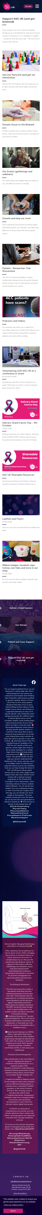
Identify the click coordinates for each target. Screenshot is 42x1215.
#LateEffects (16, 1136)
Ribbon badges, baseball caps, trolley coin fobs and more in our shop (20, 568)
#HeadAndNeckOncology (10, 1142)
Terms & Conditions (20, 1193)
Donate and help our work (16, 218)
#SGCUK (3, 806)
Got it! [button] (13, 1211)
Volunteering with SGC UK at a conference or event (19, 372)
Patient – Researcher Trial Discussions (16, 270)
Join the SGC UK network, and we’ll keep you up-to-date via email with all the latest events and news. (20, 87)
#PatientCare (10, 1140)
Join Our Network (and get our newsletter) (18, 76)
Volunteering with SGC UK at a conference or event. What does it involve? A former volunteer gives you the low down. (19, 385)
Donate (28, 6)
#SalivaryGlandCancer (10, 813)
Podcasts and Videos (13, 320)
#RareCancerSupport (10, 817)
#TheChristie (17, 815)
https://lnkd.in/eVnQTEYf (15, 1129)
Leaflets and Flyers (12, 518)
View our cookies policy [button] (13, 1205)
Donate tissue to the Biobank (18, 124)
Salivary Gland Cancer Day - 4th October (19, 424)
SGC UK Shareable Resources (18, 474)
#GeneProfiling (14, 806)
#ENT (10, 1145)
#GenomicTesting (10, 809)
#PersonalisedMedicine (10, 811)
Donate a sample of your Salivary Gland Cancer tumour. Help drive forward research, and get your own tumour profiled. (20, 134)
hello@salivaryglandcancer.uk (21, 1181)
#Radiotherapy (15, 1134)
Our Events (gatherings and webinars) (17, 173)
